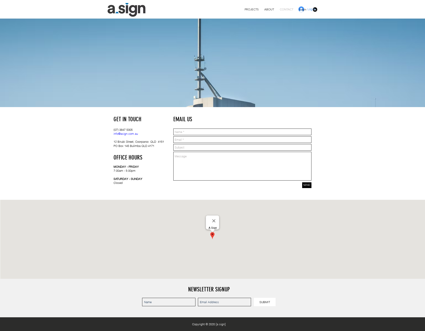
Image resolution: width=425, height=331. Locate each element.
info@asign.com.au (126, 133)
